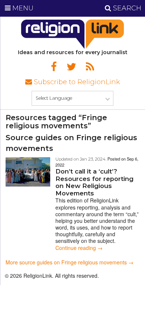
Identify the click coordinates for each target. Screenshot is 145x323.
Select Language (54, 98)
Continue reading (79, 247)
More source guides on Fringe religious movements (66, 262)
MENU (21, 8)
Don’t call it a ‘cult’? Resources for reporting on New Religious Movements (94, 182)
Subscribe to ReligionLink (76, 82)
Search (126, 8)
